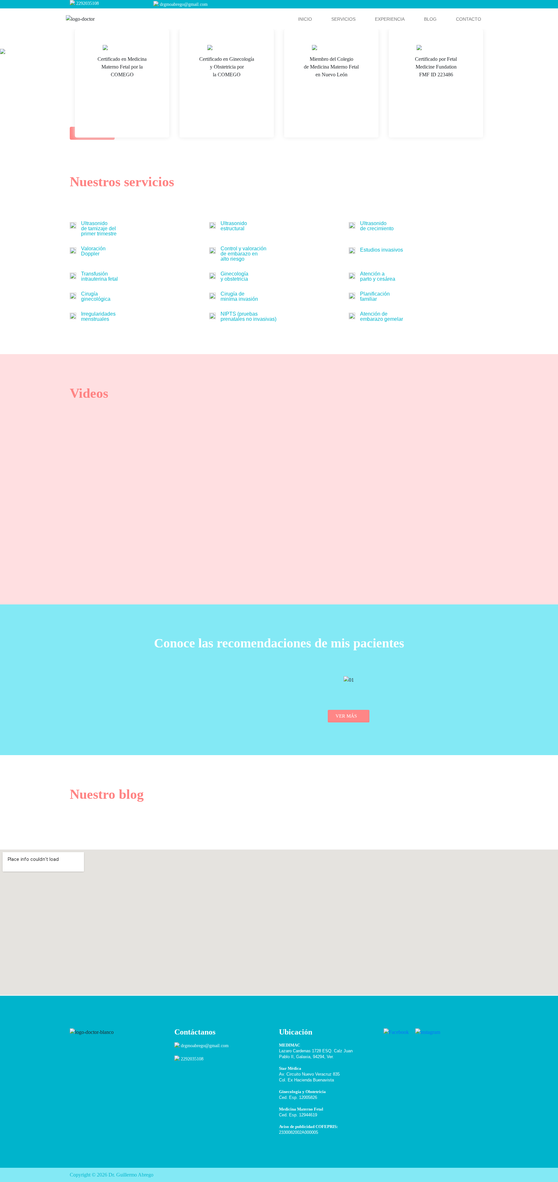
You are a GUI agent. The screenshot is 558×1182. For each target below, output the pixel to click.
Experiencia (390, 19)
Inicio (305, 19)
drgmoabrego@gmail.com (184, 4)
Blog (430, 19)
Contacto (468, 19)
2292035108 (87, 3)
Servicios (343, 19)
